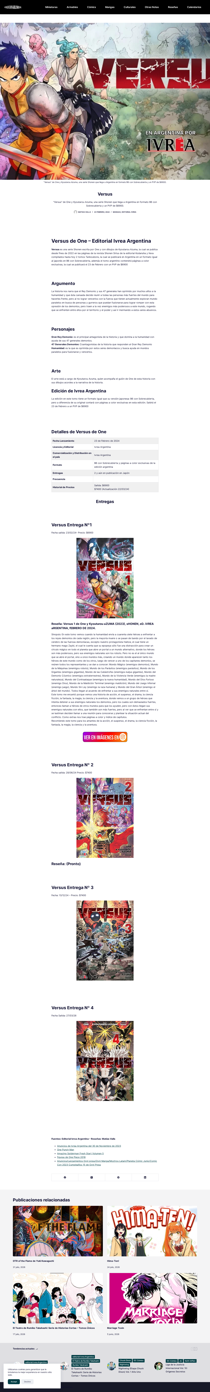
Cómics (91, 7)
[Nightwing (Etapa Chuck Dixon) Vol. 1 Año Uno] (111, 1366)
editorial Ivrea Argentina (36, 1362)
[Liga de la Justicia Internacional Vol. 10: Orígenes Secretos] (158, 1366)
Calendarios (194, 7)
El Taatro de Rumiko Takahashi (86, 1361)
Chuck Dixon (125, 1360)
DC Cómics (138, 1360)
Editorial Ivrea (129, 212)
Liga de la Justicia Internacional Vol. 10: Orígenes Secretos (176, 1368)
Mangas (109, 7)
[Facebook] (65, 1177)
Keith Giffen (190, 1361)
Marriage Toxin (115, 1328)
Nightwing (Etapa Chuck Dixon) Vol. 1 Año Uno (131, 1370)
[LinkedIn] (145, 1177)
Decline (27, 1381)
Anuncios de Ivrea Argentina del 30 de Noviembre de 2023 (89, 1145)
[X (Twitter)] (91, 1177)
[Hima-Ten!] (152, 1231)
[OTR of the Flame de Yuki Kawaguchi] (58, 1231)
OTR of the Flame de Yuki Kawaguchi (33, 1260)
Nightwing (124, 1364)
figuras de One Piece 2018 (71, 1157)
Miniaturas (51, 7)
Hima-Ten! (113, 1260)
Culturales (130, 7)
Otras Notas (152, 7)
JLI (180, 1361)
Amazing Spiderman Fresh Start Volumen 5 (80, 1153)
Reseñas (173, 7)
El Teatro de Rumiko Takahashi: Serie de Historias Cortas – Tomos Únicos (54, 1328)
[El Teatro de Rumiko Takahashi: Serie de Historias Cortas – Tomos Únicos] (58, 1298)
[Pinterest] (118, 1177)
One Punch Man (65, 1149)
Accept (14, 1381)
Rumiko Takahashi (80, 1365)
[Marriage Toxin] (152, 1298)
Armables (72, 7)
